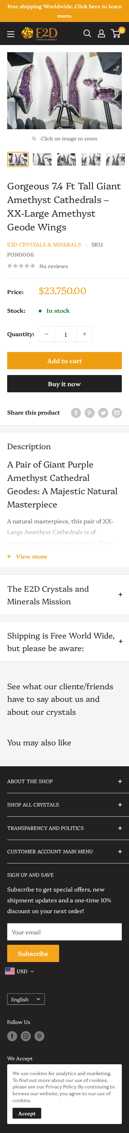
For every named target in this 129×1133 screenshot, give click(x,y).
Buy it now (64, 383)
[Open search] (87, 33)
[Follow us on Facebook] (12, 1036)
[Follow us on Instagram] (26, 1036)
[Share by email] (117, 412)
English (20, 999)
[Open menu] (10, 34)
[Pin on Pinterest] (90, 412)
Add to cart (64, 360)
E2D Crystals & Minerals (44, 244)
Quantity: (20, 334)
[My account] (101, 33)
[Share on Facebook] (76, 412)
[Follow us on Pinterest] (39, 1036)
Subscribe (33, 953)
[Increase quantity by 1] (84, 334)
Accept (26, 1113)
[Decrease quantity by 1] (46, 334)
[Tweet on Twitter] (103, 412)
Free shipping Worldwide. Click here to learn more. (65, 11)
